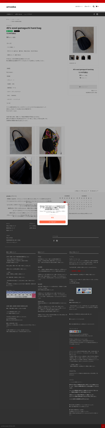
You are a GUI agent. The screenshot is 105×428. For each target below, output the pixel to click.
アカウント (100, 1)
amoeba (11, 7)
